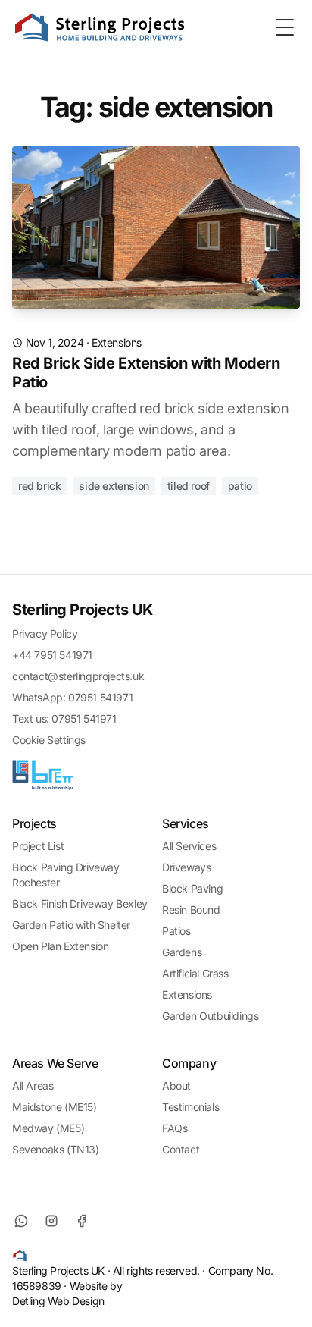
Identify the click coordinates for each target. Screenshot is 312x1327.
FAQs (174, 1128)
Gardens (181, 952)
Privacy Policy (44, 633)
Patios (176, 930)
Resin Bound (191, 909)
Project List (38, 845)
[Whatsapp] (21, 1221)
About (176, 1085)
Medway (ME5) (48, 1128)
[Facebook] (82, 1221)
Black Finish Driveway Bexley (80, 903)
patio (240, 485)
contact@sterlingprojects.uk (78, 676)
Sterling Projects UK (82, 610)
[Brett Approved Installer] (42, 775)
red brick (39, 485)
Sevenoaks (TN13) (55, 1149)
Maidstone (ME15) (54, 1106)
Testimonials (190, 1106)
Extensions (117, 342)
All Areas (32, 1085)
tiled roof (188, 485)
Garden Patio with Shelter (71, 924)
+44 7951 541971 (52, 654)
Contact (180, 1149)
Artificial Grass (195, 973)
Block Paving (192, 888)
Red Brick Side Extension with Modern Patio (146, 372)
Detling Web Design (58, 1300)
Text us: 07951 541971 (64, 718)
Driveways (186, 867)
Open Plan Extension (60, 946)
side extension (113, 485)
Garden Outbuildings (210, 1015)
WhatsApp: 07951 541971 (72, 697)
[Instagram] (51, 1221)
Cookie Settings (49, 739)
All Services (189, 845)
